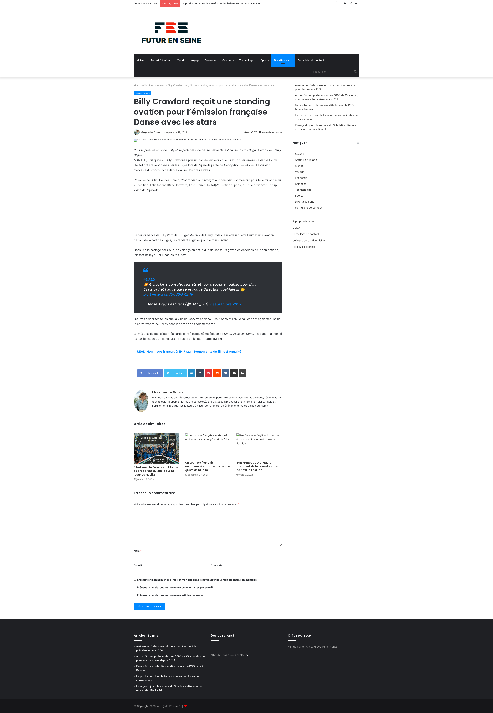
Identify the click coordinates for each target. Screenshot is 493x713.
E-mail (139, 565)
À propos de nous (303, 221)
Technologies (247, 60)
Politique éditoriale (304, 246)
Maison (141, 60)
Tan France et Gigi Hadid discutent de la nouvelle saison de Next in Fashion (258, 466)
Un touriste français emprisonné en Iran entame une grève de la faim (207, 466)
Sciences (228, 60)
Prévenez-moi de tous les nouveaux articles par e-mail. (171, 595)
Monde (181, 60)
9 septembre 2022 (225, 304)
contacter (242, 655)
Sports (265, 60)
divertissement (157, 85)
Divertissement (283, 60)
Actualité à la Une (161, 60)
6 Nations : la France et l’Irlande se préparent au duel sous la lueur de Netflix (156, 470)
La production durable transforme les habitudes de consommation (221, 3)
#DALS (149, 279)
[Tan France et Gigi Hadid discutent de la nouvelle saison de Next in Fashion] (259, 446)
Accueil (141, 85)
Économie (211, 60)
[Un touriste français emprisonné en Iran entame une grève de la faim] (208, 446)
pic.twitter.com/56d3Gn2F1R (168, 294)
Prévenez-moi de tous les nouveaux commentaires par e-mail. (175, 587)
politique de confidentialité (309, 240)
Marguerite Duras (151, 132)
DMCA (296, 227)
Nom (138, 550)
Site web (216, 565)
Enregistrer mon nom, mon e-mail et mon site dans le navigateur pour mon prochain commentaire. (197, 579)
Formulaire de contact (311, 60)
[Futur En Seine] (169, 31)
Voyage (195, 60)
